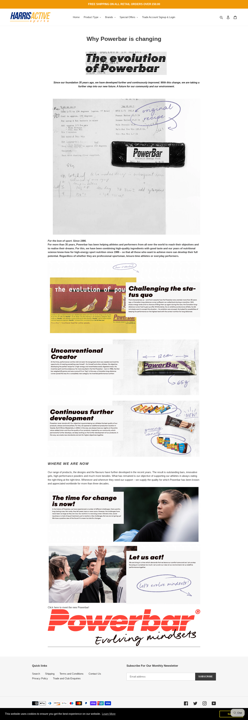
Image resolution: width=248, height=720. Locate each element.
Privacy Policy (40, 678)
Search (36, 673)
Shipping (49, 673)
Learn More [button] (109, 713)
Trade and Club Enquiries (67, 678)
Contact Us (95, 673)
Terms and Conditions (72, 673)
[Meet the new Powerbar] (124, 645)
